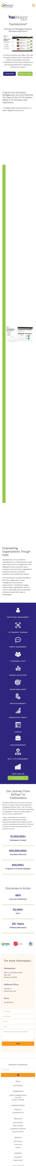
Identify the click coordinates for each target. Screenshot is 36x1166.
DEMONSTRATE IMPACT (18, 717)
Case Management (18, 745)
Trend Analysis (18, 774)
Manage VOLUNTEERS (18, 675)
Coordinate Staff (18, 661)
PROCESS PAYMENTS (18, 703)
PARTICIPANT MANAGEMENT (18, 617)
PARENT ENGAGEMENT (18, 647)
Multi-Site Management (18, 759)
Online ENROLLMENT (18, 689)
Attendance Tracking (17, 632)
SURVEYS (18, 732)
